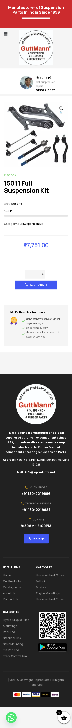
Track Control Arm (15, 656)
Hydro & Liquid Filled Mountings (16, 623)
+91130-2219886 (36, 493)
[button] (5, 34)
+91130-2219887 (36, 509)
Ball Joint (42, 581)
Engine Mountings (48, 593)
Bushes (41, 587)
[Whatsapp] (11, 717)
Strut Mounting (13, 644)
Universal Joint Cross (50, 575)
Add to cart (38, 285)
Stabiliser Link (12, 638)
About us (9, 593)
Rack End (9, 632)
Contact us (10, 599)
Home (7, 575)
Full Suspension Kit (30, 224)
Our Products (12, 581)
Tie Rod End (11, 650)
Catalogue (10, 587)
